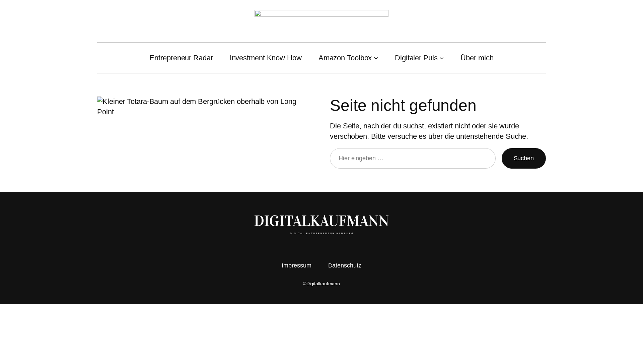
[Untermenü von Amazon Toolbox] (376, 58)
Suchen (524, 158)
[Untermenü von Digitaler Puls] (441, 58)
